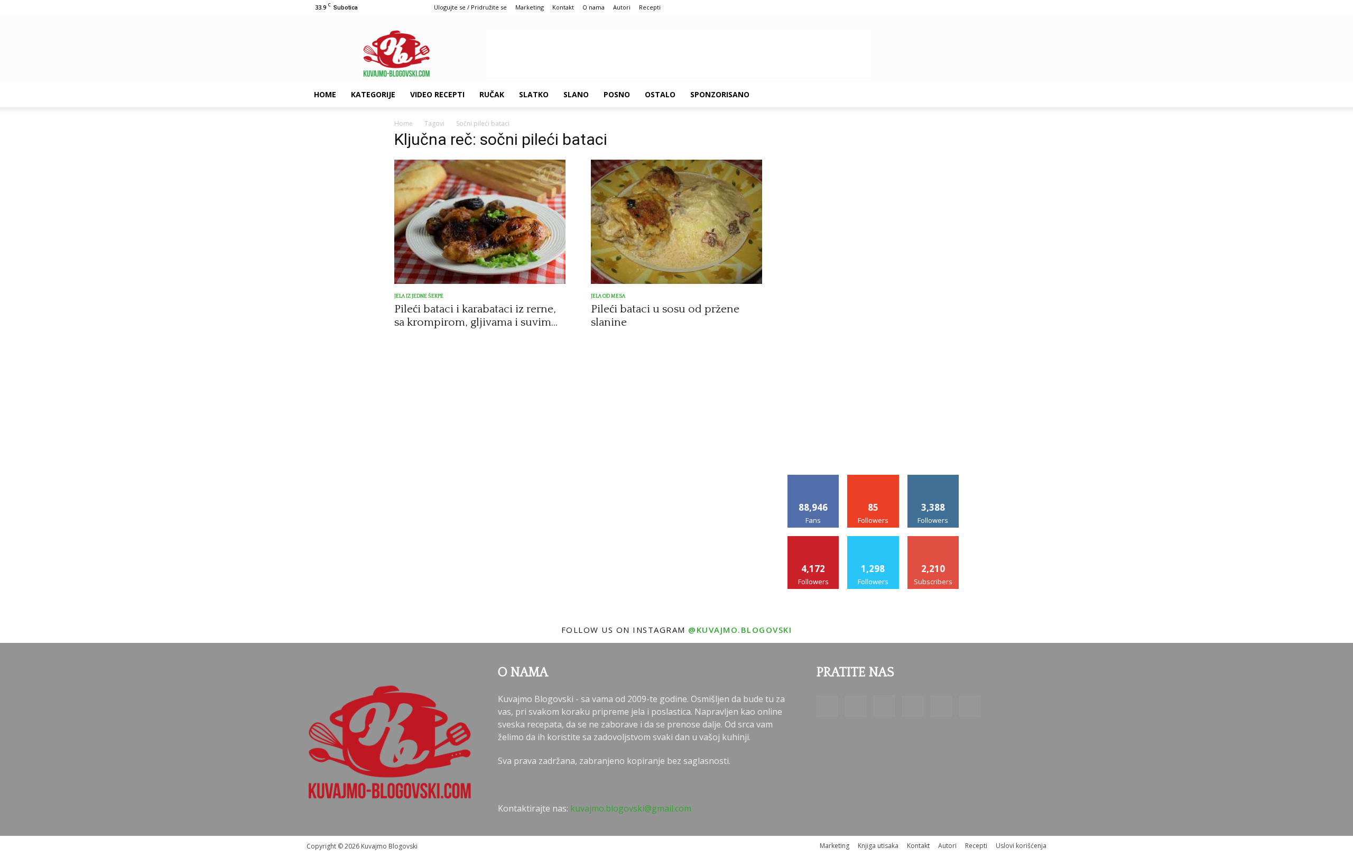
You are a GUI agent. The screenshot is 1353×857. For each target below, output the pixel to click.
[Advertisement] (678, 53)
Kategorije (373, 94)
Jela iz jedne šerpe (418, 296)
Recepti (650, 7)
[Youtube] (1010, 94)
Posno (617, 94)
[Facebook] (921, 94)
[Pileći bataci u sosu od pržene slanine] (676, 222)
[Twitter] (992, 94)
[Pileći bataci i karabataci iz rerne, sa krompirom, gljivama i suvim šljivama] (480, 222)
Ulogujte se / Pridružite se (470, 7)
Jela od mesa (608, 296)
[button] (1033, 95)
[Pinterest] (975, 94)
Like (814, 479)
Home (325, 94)
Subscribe (933, 540)
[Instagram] (957, 94)
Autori (622, 7)
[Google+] (939, 94)
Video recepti (437, 94)
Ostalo (660, 94)
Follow (873, 479)
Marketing (529, 7)
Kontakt (563, 7)
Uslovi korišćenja (1021, 845)
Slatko (534, 94)
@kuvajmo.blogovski (740, 629)
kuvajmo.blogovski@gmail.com (630, 808)
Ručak (491, 94)
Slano (576, 94)
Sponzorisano (719, 94)
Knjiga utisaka (878, 845)
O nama (593, 7)
